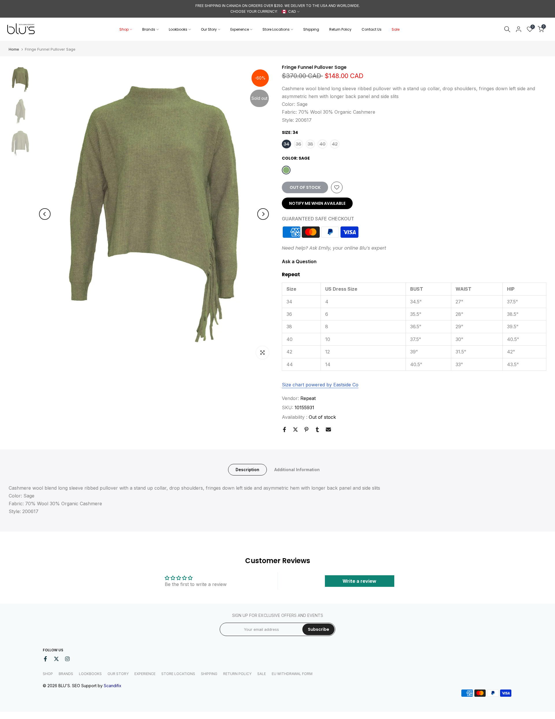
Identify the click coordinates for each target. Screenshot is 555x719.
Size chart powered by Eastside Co (320, 385)
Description (247, 469)
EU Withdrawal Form (292, 674)
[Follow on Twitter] (56, 658)
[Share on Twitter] (295, 429)
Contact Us (372, 29)
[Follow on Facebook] (45, 658)
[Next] (263, 214)
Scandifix (112, 685)
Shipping (311, 29)
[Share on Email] (328, 429)
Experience (239, 29)
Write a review (359, 581)
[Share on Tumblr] (317, 429)
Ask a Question (299, 261)
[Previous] (45, 214)
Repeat (308, 398)
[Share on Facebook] (284, 429)
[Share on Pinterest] (306, 429)
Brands (148, 29)
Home (14, 49)
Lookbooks (178, 29)
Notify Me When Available (317, 203)
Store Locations (276, 29)
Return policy (237, 674)
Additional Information (297, 469)
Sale (395, 29)
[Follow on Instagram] (67, 658)
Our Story (209, 29)
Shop (124, 29)
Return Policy (340, 29)
